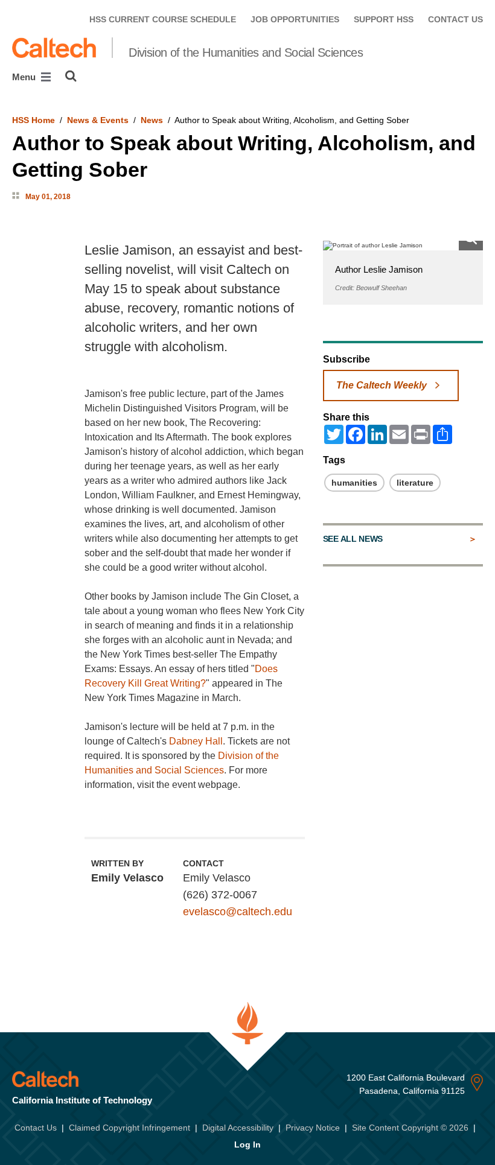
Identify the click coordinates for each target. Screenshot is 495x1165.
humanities (354, 482)
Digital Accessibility (237, 1127)
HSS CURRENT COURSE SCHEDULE (162, 19)
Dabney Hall (196, 741)
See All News (353, 539)
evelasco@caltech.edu (237, 912)
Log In (247, 1144)
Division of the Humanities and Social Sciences (246, 52)
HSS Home (33, 120)
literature (415, 482)
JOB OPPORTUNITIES (295, 19)
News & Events (98, 120)
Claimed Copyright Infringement (129, 1127)
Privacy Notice (313, 1127)
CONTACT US (455, 19)
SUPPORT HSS (384, 19)
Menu (25, 77)
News (152, 120)
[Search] (71, 76)
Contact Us (35, 1127)
